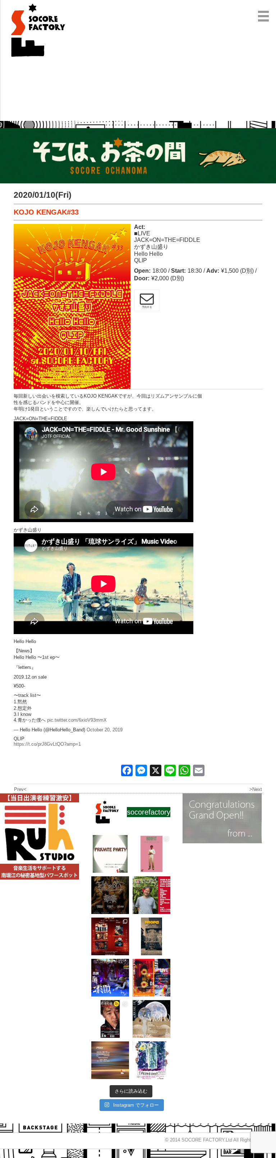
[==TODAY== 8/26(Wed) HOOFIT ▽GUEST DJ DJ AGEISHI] (151, 854)
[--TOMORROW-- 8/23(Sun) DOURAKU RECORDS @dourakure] (151, 895)
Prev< (20, 789)
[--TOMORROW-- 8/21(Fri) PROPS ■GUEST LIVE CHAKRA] (151, 936)
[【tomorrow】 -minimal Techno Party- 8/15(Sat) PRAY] (110, 1060)
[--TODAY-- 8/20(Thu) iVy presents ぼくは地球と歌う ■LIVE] (110, 978)
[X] (155, 771)
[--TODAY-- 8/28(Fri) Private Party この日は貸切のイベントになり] (110, 854)
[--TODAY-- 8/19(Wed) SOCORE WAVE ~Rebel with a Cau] (151, 978)
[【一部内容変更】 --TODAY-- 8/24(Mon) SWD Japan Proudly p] (110, 895)
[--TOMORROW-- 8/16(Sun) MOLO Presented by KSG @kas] (151, 1019)
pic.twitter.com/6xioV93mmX (77, 720)
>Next (255, 789)
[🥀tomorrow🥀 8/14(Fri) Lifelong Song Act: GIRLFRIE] (151, 1060)
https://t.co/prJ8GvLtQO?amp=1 (47, 744)
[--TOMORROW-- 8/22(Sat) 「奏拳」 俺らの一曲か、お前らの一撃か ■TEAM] (110, 936)
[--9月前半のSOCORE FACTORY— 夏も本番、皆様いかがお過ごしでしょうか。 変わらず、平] (110, 1019)
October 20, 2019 (105, 729)
